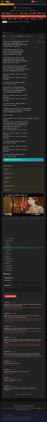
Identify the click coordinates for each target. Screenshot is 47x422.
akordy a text (10, 21)
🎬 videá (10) (26, 21)
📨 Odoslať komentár (10, 296)
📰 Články (23, 13)
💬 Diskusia (41, 13)
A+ (40, 41)
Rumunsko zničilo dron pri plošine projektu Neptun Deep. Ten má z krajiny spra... (17, 418)
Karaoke (23, 217)
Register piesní (18, 408)
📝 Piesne (9, 13)
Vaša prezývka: (7, 280)
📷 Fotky (32, 13)
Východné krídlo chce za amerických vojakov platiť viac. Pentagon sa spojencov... (18, 416)
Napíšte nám (34, 408)
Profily (12, 408)
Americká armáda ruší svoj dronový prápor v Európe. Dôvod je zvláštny (16, 419)
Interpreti (8, 408)
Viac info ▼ (41, 37)
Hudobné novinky (26, 408)
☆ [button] (3, 38)
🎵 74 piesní (17, 10)
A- (38, 41)
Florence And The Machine (24, 8)
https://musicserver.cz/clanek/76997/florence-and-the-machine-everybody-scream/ (22, 356)
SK (37, 1)
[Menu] (2, 1)
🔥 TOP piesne (6, 32)
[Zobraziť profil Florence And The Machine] (15, 8)
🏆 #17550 (31, 36)
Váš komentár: (7, 285)
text (19, 21)
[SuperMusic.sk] (7, 2)
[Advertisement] (23, 228)
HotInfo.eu (10, 415)
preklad (4, 21)
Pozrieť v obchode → (9, 364)
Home (3, 408)
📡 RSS (22, 409)
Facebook (28, 409)
